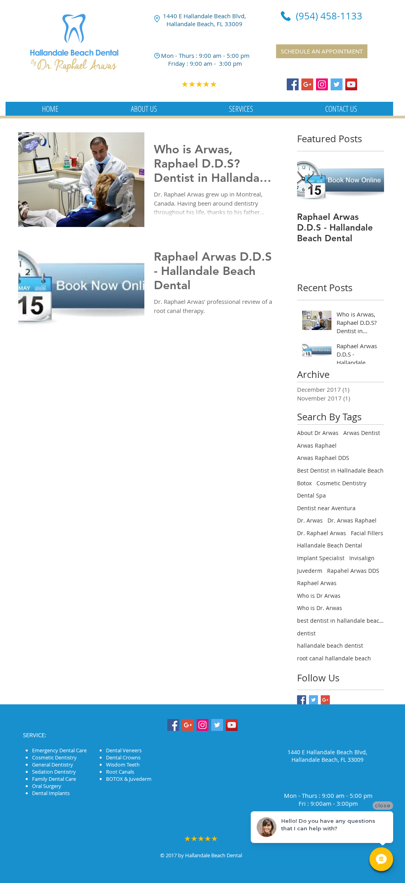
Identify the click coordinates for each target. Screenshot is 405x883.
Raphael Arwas (317, 583)
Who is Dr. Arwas (319, 608)
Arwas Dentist (361, 433)
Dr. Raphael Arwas (321, 533)
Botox (304, 483)
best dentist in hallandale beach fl (340, 620)
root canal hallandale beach (334, 658)
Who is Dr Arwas (319, 595)
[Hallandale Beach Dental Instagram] (322, 84)
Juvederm (309, 570)
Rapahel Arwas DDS (353, 570)
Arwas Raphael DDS (323, 458)
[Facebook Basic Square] (301, 699)
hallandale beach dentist (330, 645)
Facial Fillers (367, 533)
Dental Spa (311, 495)
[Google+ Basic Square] (325, 699)
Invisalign (362, 558)
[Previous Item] (309, 181)
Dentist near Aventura (326, 508)
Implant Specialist (320, 558)
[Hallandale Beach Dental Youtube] (232, 725)
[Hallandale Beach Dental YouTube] (351, 84)
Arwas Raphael (317, 445)
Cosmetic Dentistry (341, 483)
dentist (306, 633)
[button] (144, 109)
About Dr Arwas (318, 433)
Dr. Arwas (310, 520)
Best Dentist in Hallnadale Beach (340, 470)
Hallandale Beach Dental (329, 545)
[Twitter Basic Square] (313, 699)
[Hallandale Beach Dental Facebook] (293, 84)
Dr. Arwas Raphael (352, 520)
